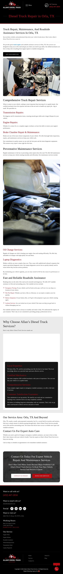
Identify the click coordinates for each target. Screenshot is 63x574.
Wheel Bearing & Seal (8, 542)
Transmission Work (7, 545)
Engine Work (6, 534)
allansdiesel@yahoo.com (9, 503)
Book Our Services (42, 476)
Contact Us (31, 560)
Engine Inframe (7, 537)
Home (29, 555)
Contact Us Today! (21, 476)
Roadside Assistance (8, 540)
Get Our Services (12, 54)
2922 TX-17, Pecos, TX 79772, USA (13, 516)
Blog (46, 558)
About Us (47, 555)
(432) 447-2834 (54, 7)
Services (30, 558)
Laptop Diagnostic (7, 547)
